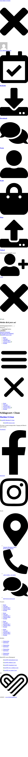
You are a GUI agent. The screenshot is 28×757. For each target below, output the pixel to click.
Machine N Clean (7, 417)
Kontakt (5, 343)
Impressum (5, 642)
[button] (14, 373)
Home (4, 337)
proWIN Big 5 (6, 340)
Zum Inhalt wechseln (5, 0)
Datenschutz (6, 641)
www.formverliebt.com (11, 697)
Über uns (5, 339)
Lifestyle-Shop (7, 342)
